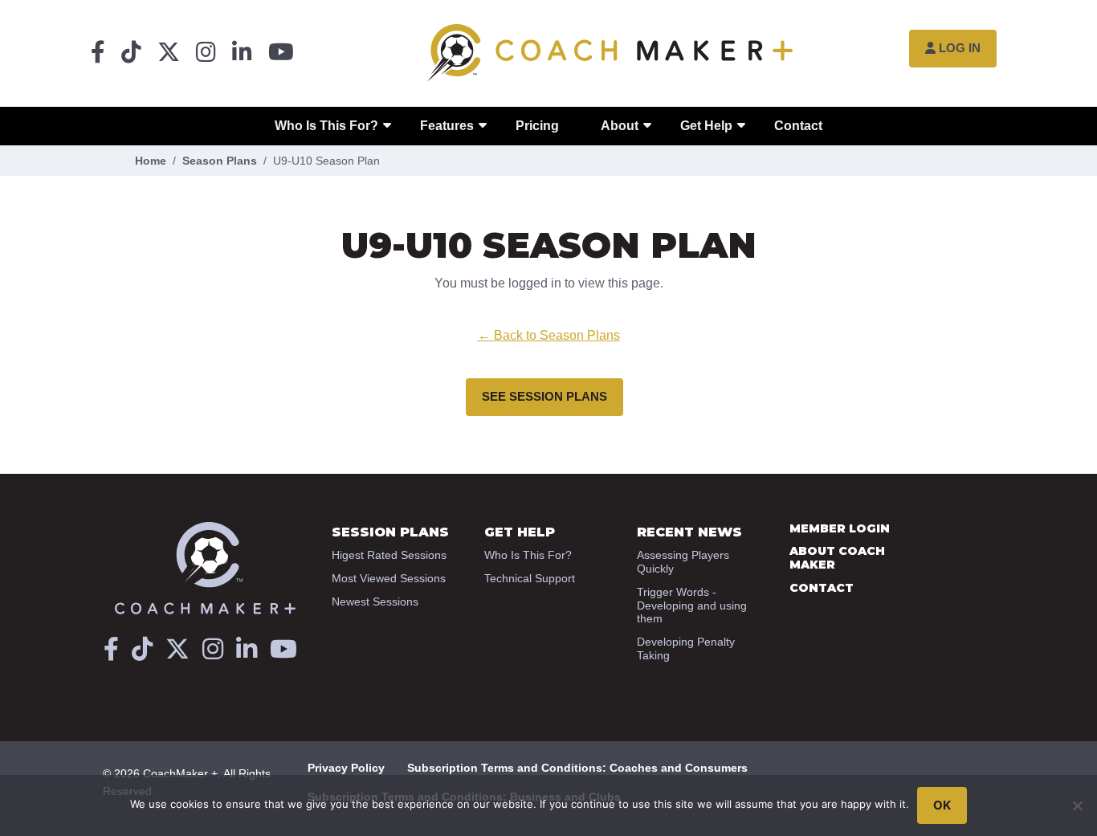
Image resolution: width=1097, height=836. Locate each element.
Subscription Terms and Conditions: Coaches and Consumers (577, 767)
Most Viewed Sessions (389, 578)
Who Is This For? (326, 126)
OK (942, 805)
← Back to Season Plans (549, 335)
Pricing (537, 126)
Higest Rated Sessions (389, 554)
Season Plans (219, 160)
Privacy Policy (346, 767)
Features (447, 126)
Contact (798, 126)
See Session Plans (544, 396)
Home (150, 160)
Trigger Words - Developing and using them (692, 605)
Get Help (706, 126)
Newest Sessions (375, 601)
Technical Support (529, 578)
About (619, 126)
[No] (1077, 805)
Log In (960, 48)
